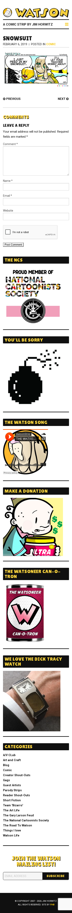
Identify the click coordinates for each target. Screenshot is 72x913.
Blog (6, 765)
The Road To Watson (17, 825)
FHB (52, 904)
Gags (6, 780)
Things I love (12, 830)
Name (8, 180)
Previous (13, 99)
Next (62, 99)
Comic (51, 44)
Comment (10, 144)
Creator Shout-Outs (16, 775)
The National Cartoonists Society (26, 820)
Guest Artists (12, 785)
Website (8, 210)
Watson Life (11, 835)
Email (7, 195)
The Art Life (11, 810)
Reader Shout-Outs (16, 795)
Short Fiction (12, 800)
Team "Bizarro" (13, 805)
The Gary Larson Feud (18, 815)
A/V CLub (9, 755)
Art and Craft (12, 760)
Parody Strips (12, 790)
